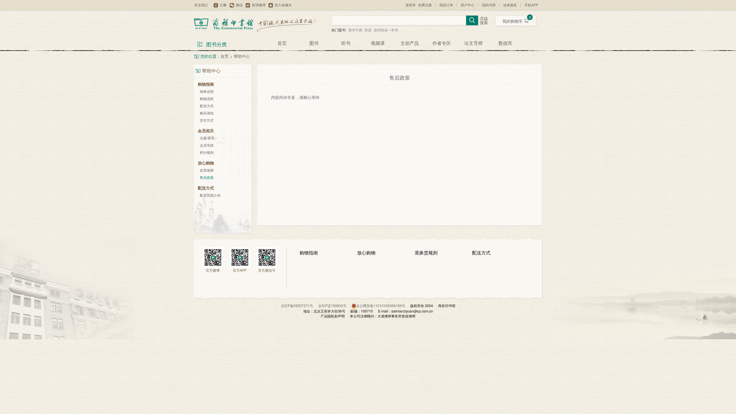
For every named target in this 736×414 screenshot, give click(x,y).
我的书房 (489, 4)
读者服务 (510, 4)
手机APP (531, 4)
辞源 (368, 29)
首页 (282, 43)
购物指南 (309, 252)
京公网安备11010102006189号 (380, 305)
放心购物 (366, 252)
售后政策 (207, 177)
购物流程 (207, 98)
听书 (345, 43)
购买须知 (207, 112)
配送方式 (207, 105)
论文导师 (473, 43)
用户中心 (467, 4)
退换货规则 (426, 252)
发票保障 (207, 170)
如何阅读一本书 (386, 29)
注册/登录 (207, 137)
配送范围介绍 (210, 195)
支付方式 (207, 120)
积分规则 (207, 152)
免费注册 (425, 4)
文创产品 (409, 43)
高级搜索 (484, 20)
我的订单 (446, 4)
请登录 (410, 4)
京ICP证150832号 (335, 305)
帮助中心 (242, 56)
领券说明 (207, 91)
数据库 (505, 43)
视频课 (378, 43)
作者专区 (441, 43)
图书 (314, 43)
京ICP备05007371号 (299, 305)
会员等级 (207, 145)
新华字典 (355, 29)
